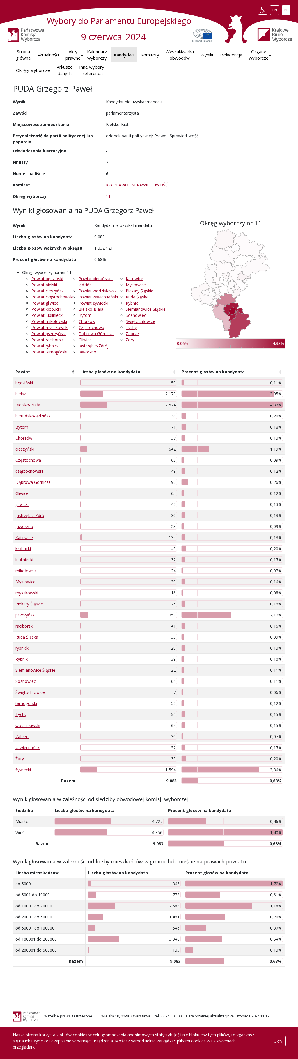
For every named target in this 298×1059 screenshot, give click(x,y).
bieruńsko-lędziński (33, 416)
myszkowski (26, 593)
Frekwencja (230, 55)
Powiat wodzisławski (98, 291)
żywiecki (23, 769)
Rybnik (132, 303)
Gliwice (85, 339)
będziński (24, 382)
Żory (130, 339)
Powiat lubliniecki (47, 315)
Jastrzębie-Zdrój (94, 346)
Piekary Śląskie (139, 291)
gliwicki (22, 504)
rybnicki (22, 648)
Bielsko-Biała (91, 309)
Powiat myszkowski (49, 327)
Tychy (131, 327)
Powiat (22, 371)
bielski (21, 394)
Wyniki (207, 55)
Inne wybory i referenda (91, 70)
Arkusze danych (65, 70)
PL (287, 8)
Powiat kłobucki (46, 309)
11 (108, 196)
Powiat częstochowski (52, 297)
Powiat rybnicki (45, 346)
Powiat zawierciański (98, 297)
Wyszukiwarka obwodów (180, 55)
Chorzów (87, 321)
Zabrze (132, 333)
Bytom (85, 315)
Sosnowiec (136, 315)
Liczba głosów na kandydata (110, 371)
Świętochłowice (140, 321)
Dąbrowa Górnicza (96, 333)
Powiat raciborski (47, 339)
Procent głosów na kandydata (213, 371)
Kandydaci (124, 55)
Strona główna (23, 55)
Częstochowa (91, 327)
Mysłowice (136, 284)
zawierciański (27, 747)
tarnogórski (26, 703)
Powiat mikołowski (49, 321)
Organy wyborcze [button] (259, 55)
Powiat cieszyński (48, 291)
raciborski (24, 626)
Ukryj (278, 1041)
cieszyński (24, 449)
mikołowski (26, 570)
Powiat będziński (47, 278)
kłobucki (23, 548)
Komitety (150, 55)
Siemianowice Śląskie (146, 309)
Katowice (134, 278)
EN (275, 8)
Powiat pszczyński (48, 333)
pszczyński (25, 615)
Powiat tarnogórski (49, 352)
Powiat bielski (44, 284)
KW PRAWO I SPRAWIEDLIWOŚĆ (137, 185)
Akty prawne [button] (73, 55)
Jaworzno (87, 352)
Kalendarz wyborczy (97, 55)
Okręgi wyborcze (33, 70)
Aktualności (48, 55)
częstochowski (29, 471)
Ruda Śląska (137, 297)
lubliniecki (24, 559)
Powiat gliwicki (45, 303)
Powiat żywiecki (93, 303)
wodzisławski (27, 725)
